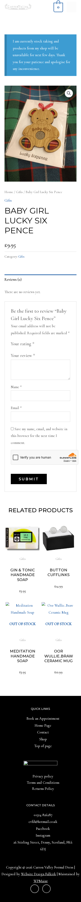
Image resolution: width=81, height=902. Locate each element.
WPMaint (41, 881)
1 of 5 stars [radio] (39, 344)
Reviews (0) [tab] (13, 279)
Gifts (19, 192)
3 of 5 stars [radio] (49, 344)
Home (8, 192)
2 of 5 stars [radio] (44, 344)
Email (16, 408)
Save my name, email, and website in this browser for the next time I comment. (39, 436)
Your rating (22, 344)
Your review (23, 355)
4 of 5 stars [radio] (55, 344)
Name (16, 387)
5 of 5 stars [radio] (60, 344)
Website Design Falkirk (38, 874)
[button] (69, 93)
